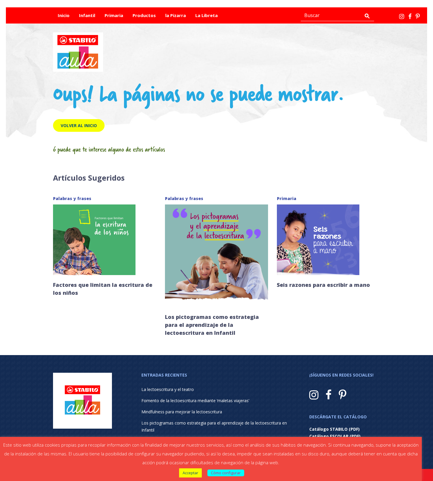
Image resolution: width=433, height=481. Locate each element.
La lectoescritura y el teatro (167, 389)
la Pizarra (175, 15)
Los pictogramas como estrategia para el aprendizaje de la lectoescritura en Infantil (212, 324)
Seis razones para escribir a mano (323, 284)
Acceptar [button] (190, 472)
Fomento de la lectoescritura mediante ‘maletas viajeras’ (195, 400)
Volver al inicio (79, 125)
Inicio (64, 15)
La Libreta (206, 15)
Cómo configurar (226, 472)
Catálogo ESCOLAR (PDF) (335, 436)
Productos (144, 15)
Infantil (87, 15)
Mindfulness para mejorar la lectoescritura (181, 412)
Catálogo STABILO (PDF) (334, 429)
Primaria (114, 15)
